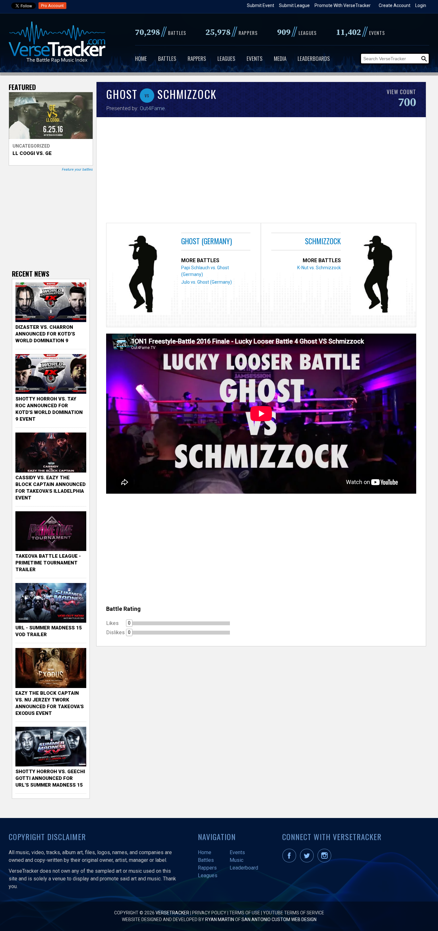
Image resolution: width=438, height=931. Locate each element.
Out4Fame (152, 108)
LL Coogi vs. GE (32, 153)
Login (420, 5)
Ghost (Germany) (206, 241)
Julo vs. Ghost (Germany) (206, 282)
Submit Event (260, 5)
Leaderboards (314, 58)
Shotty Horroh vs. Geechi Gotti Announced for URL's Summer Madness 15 (50, 778)
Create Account (394, 5)
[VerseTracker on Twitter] (308, 860)
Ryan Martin (219, 919)
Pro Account (52, 5)
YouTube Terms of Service (293, 912)
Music (236, 860)
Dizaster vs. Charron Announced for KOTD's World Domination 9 (45, 334)
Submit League (294, 5)
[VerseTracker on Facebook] (290, 860)
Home (141, 58)
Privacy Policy (209, 912)
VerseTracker (172, 912)
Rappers (197, 58)
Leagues (226, 58)
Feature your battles (77, 169)
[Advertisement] (261, 171)
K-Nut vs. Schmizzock (319, 267)
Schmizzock (323, 241)
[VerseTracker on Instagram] (325, 860)
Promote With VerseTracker (343, 5)
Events (255, 58)
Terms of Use (244, 912)
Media (280, 58)
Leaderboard (244, 868)
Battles (167, 58)
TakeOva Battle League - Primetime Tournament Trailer (48, 562)
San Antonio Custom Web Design (278, 919)
